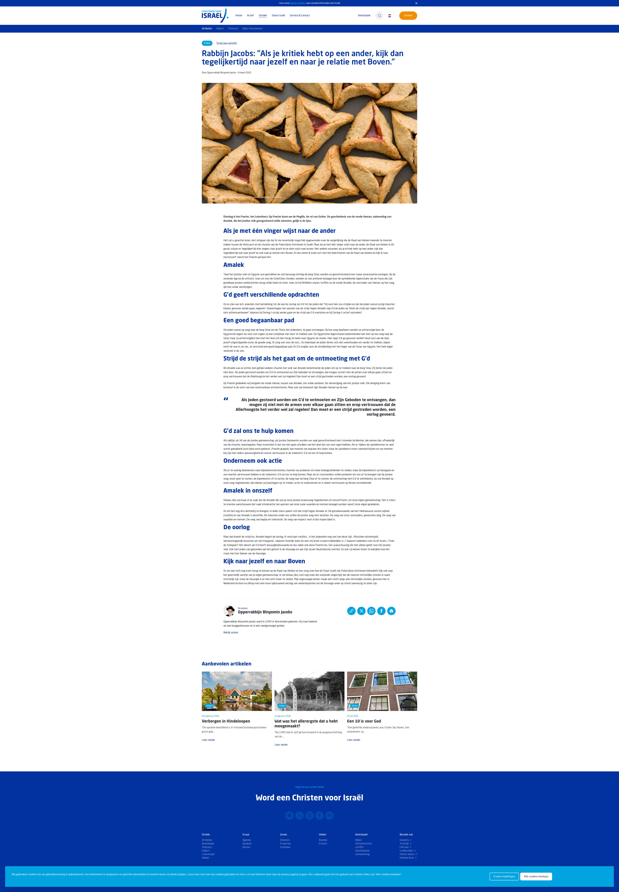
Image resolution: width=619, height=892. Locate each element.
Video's (220, 28)
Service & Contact (300, 15)
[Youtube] (289, 815)
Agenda (246, 840)
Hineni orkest (407, 854)
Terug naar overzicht (226, 43)
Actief (250, 15)
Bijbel (358, 840)
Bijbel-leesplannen (252, 28)
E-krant (323, 843)
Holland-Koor (407, 858)
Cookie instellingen (504, 876)
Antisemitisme (363, 843)
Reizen (246, 847)
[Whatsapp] (309, 815)
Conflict (359, 847)
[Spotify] (329, 815)
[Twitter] (299, 815)
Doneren (285, 840)
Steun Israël (278, 15)
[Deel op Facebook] (381, 611)
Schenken (285, 847)
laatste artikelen (298, 3)
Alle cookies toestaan (536, 876)
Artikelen (207, 28)
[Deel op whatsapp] (371, 611)
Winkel (205, 858)
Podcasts (233, 28)
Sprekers (247, 843)
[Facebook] (319, 815)
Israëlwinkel (406, 851)
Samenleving (362, 854)
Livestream (208, 854)
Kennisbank (364, 15)
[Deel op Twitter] (361, 611)
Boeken (323, 840)
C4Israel (404, 847)
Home (238, 15)
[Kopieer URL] (351, 611)
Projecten (285, 843)
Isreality (404, 840)
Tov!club (404, 843)
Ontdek (263, 15)
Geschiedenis (362, 851)
